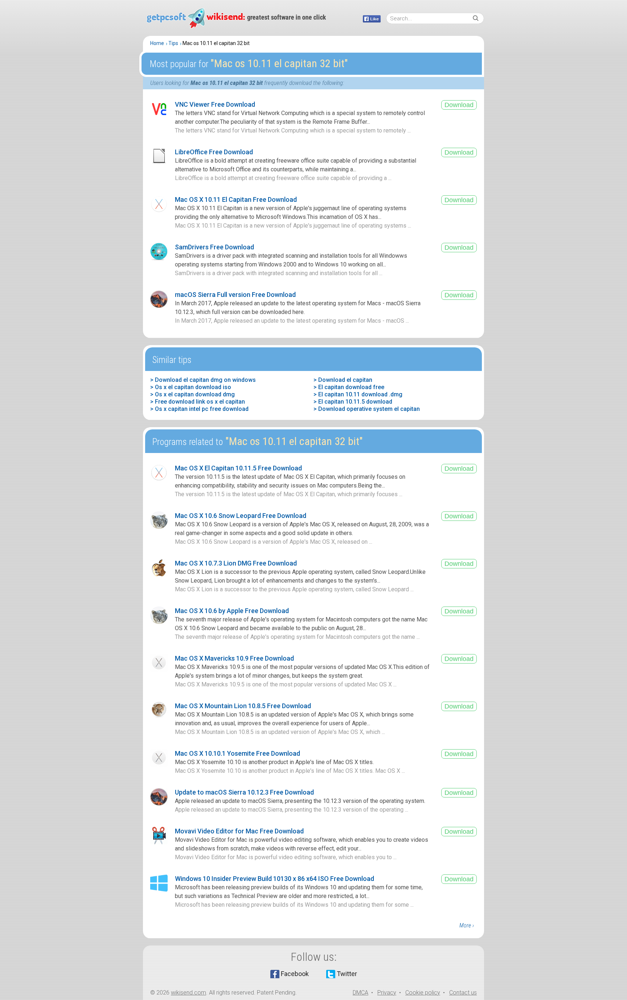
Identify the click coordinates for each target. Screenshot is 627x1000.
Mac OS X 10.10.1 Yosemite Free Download (237, 753)
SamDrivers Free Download (214, 247)
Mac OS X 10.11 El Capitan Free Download (236, 199)
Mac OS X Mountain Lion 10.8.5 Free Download (243, 706)
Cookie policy (422, 992)
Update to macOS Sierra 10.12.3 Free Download (244, 792)
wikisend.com (188, 992)
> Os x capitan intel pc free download (199, 408)
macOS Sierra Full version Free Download (235, 294)
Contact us (463, 992)
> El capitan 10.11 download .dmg (358, 394)
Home (157, 43)
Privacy (386, 992)
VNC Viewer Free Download (215, 104)
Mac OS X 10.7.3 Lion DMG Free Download (236, 563)
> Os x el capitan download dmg (192, 394)
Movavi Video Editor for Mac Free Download (239, 831)
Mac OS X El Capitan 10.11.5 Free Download (238, 468)
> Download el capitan (343, 379)
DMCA (360, 992)
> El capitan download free (349, 387)
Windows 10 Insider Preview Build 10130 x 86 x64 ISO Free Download (274, 878)
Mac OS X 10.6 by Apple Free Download (232, 611)
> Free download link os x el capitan (197, 401)
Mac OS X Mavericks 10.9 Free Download (234, 658)
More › (466, 925)
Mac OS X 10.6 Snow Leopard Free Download (240, 515)
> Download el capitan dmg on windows (203, 379)
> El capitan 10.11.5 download (353, 401)
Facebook (295, 973)
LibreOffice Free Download (214, 152)
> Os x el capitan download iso (190, 387)
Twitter (347, 973)
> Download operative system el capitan (367, 408)
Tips (173, 43)
